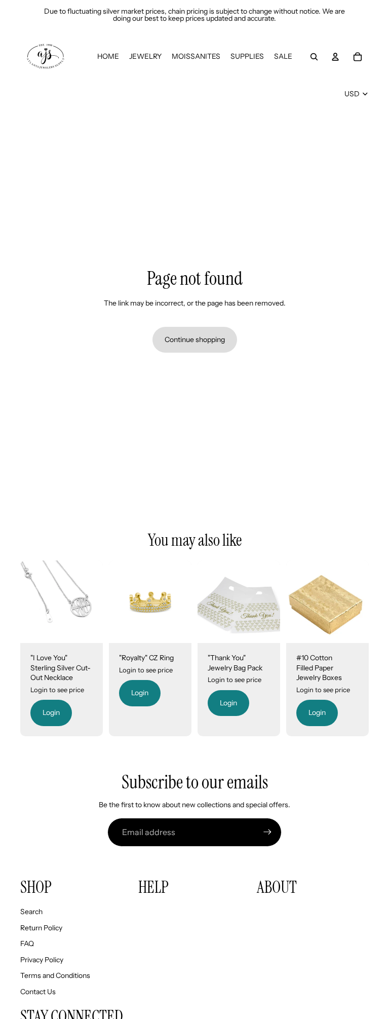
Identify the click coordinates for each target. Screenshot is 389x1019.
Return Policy (41, 927)
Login (51, 712)
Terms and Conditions (55, 975)
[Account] (335, 57)
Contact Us (38, 991)
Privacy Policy (41, 959)
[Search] (314, 57)
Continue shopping (195, 339)
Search (31, 911)
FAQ (27, 943)
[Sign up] (267, 832)
